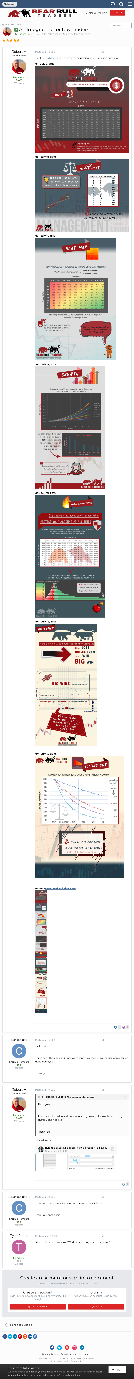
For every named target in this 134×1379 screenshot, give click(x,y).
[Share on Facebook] (4, 1336)
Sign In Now (96, 1306)
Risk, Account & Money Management (68, 34)
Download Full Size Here (60, 888)
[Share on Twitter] (10, 1336)
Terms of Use (68, 1354)
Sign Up (118, 12)
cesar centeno (19, 1040)
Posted (45, 52)
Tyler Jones (19, 1236)
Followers (117, 25)
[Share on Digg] (30, 1336)
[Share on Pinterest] (20, 1336)
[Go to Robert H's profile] (7, 31)
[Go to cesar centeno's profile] (19, 1051)
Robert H (19, 52)
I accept (120, 1369)
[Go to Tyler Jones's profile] (19, 1247)
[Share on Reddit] (25, 1336)
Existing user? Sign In (96, 12)
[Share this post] (103, 52)
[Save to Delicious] (35, 1336)
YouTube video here (56, 58)
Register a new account (38, 1306)
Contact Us (85, 1354)
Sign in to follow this (15, 24)
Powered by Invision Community (67, 1361)
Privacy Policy (50, 1354)
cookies (30, 1371)
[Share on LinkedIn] (15, 1336)
